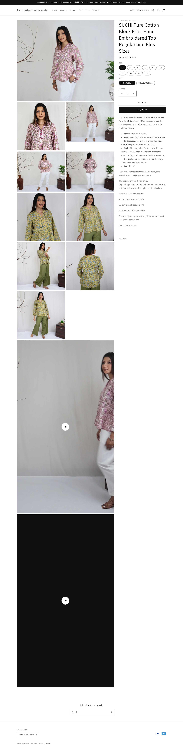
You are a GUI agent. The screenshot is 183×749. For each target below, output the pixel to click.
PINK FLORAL (127, 83)
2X (122, 73)
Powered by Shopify (44, 743)
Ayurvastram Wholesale (29, 743)
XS (122, 67)
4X (139, 73)
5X (147, 73)
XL (153, 67)
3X (131, 73)
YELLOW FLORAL (146, 83)
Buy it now (142, 109)
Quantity (122, 88)
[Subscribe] (111, 712)
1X (161, 67)
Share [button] (124, 238)
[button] (84, 10)
